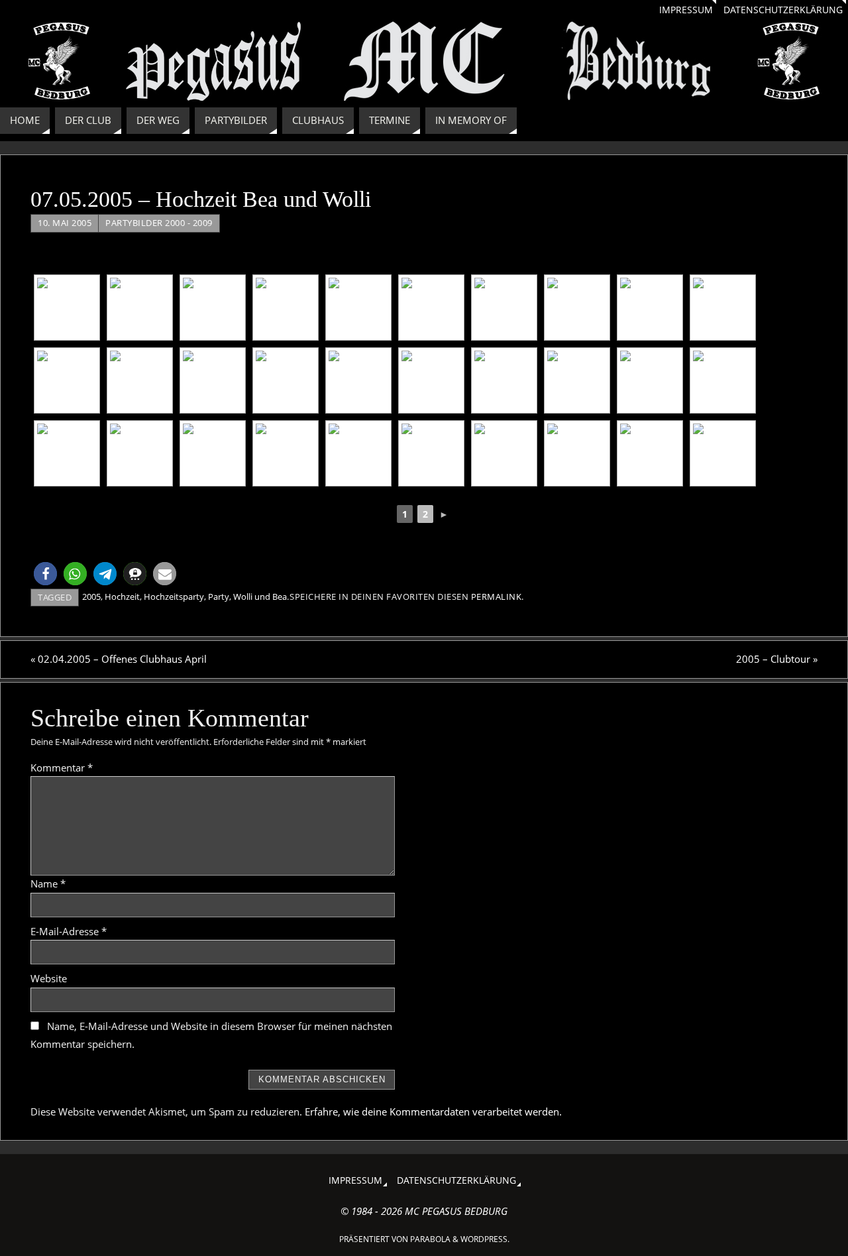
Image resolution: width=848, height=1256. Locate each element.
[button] (45, 573)
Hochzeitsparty (174, 596)
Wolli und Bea (260, 596)
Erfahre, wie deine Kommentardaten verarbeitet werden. (433, 1111)
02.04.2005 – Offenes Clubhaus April (118, 658)
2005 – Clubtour (777, 658)
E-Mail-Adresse (68, 931)
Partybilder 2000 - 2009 (159, 223)
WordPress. (484, 1239)
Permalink (496, 596)
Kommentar (61, 767)
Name (48, 883)
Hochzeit (122, 596)
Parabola (430, 1239)
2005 (91, 596)
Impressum (686, 10)
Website (48, 978)
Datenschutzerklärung (783, 10)
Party (218, 596)
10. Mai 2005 (64, 223)
